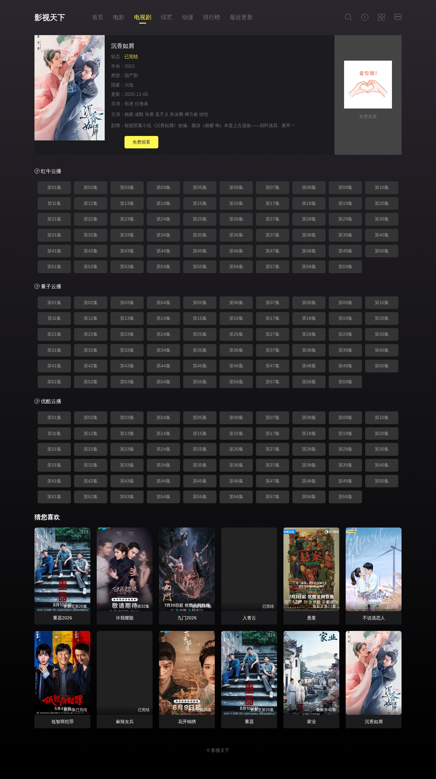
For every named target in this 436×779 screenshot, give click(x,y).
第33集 (127, 234)
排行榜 (211, 17)
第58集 (309, 266)
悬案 (311, 617)
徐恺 (203, 114)
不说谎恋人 (374, 617)
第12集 (91, 203)
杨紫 (128, 114)
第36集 (236, 234)
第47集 (273, 250)
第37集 (273, 234)
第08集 (309, 187)
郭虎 (128, 103)
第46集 (236, 250)
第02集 (91, 187)
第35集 (200, 234)
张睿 (149, 114)
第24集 (163, 218)
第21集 (54, 218)
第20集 (382, 203)
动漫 (187, 17)
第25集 (200, 218)
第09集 (345, 187)
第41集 (54, 250)
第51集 (54, 266)
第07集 (273, 187)
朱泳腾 (176, 114)
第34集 (163, 234)
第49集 (345, 250)
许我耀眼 (125, 617)
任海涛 (141, 103)
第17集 (273, 203)
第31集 (54, 234)
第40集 (382, 234)
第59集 (345, 266)
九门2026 (187, 617)
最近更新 (241, 17)
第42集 (91, 250)
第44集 (163, 250)
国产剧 (131, 75)
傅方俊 (191, 114)
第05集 (200, 187)
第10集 (382, 187)
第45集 (200, 250)
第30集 (382, 218)
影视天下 (49, 17)
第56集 (236, 266)
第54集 (163, 266)
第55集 (200, 266)
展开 (286, 125)
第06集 (236, 187)
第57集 (273, 266)
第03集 (127, 187)
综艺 (166, 17)
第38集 (309, 234)
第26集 (236, 218)
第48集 (309, 250)
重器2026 (62, 617)
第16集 (236, 203)
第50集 (382, 250)
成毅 (139, 114)
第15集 (200, 203)
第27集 (273, 218)
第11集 (54, 203)
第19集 (345, 203)
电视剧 (142, 17)
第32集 (91, 234)
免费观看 (141, 142)
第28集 (309, 218)
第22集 (91, 218)
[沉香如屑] (69, 88)
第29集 (345, 218)
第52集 (91, 266)
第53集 (127, 266)
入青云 (249, 617)
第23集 (127, 218)
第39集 (345, 234)
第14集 (163, 203)
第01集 (54, 187)
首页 (97, 17)
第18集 (309, 203)
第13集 (127, 203)
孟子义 (162, 114)
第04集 (163, 187)
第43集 (127, 250)
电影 (118, 17)
